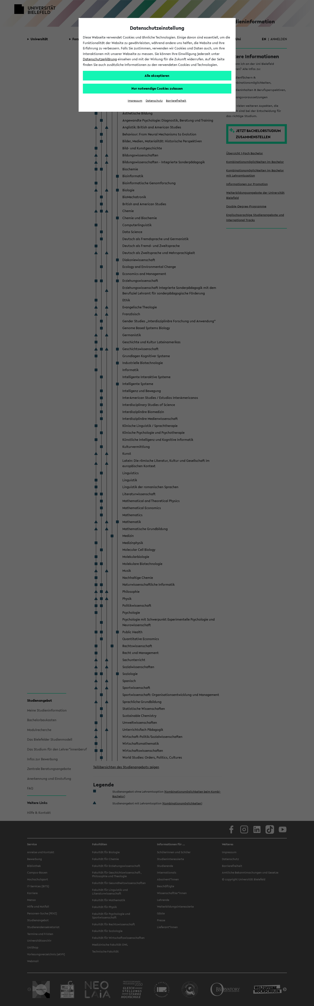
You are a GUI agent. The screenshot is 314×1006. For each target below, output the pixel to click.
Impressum (135, 101)
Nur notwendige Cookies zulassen (157, 88)
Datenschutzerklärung (100, 59)
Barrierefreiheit (176, 101)
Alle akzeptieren (157, 75)
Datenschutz (154, 101)
